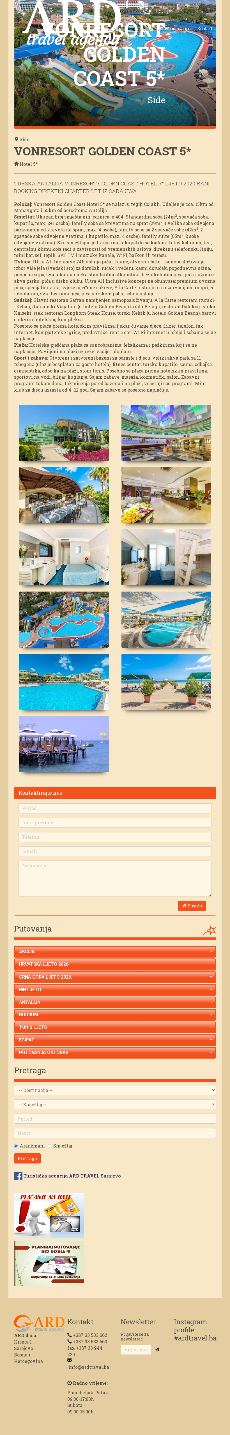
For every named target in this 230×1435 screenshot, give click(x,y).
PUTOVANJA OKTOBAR (43, 1052)
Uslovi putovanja (173, 28)
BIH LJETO (30, 989)
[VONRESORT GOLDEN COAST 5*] (64, 433)
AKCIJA (27, 951)
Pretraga (27, 1158)
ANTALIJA (29, 1002)
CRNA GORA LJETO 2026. (45, 977)
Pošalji (194, 906)
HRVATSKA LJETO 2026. (44, 964)
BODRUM (28, 1014)
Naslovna (113, 28)
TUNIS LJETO (33, 1027)
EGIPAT (26, 1040)
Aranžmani (32, 1146)
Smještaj (62, 1146)
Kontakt (204, 28)
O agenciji (139, 28)
